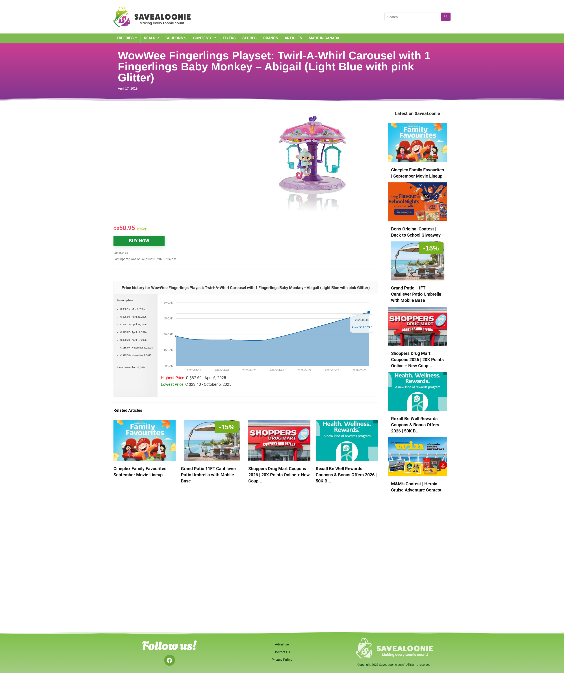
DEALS (149, 38)
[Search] (446, 17)
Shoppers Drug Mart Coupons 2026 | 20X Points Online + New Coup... (279, 475)
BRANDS (270, 38)
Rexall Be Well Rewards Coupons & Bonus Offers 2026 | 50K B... (346, 475)
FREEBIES (125, 38)
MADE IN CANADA (324, 38)
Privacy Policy (282, 660)
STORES (249, 38)
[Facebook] (169, 660)
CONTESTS (202, 38)
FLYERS (229, 38)
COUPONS (174, 38)
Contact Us (282, 652)
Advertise (282, 644)
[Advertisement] (168, 143)
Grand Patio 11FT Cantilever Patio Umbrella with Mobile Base (208, 475)
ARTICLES (293, 38)
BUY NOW (139, 240)
